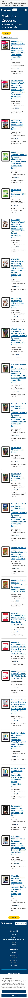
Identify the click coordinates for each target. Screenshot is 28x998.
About (13, 953)
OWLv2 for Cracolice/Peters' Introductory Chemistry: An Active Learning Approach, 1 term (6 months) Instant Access (18, 845)
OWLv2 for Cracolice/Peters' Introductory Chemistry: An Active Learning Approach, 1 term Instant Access (18, 229)
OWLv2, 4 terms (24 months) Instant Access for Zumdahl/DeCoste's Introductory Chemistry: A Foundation (19, 337)
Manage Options (14, 992)
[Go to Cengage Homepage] (6, 10)
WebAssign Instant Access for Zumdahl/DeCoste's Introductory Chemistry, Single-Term (19, 553)
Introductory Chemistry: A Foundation (18, 192)
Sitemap (14, 945)
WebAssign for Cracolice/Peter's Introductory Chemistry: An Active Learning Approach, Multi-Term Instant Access (18, 50)
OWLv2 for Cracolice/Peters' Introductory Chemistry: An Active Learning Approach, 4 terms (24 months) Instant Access (18, 886)
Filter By (6, 33)
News (13, 963)
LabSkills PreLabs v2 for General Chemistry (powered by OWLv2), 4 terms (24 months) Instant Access (18, 777)
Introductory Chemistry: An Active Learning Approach (17, 124)
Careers (13, 958)
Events (14, 942)
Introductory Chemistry (17, 449)
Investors (13, 960)
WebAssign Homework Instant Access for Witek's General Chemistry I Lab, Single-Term (18, 618)
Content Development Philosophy (13, 939)
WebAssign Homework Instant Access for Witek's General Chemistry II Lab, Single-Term (18, 647)
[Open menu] (25, 10)
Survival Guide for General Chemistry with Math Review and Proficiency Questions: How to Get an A (18, 706)
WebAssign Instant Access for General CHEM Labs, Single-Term (18, 674)
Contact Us (14, 937)
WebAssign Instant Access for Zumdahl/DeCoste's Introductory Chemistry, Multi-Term (19, 586)
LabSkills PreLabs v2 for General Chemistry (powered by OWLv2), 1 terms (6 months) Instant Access (18, 741)
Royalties (14, 965)
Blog (13, 934)
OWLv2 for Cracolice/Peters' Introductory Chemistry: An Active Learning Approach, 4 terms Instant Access (18, 268)
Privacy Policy (5, 989)
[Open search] (22, 10)
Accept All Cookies (14, 995)
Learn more (20, 5)
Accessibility (13, 955)
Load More (14, 917)
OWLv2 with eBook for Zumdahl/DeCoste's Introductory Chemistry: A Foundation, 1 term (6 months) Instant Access (19, 373)
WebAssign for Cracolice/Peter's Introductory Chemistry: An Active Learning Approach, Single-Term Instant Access (18, 90)
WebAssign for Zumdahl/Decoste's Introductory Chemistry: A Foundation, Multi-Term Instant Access (19, 160)
